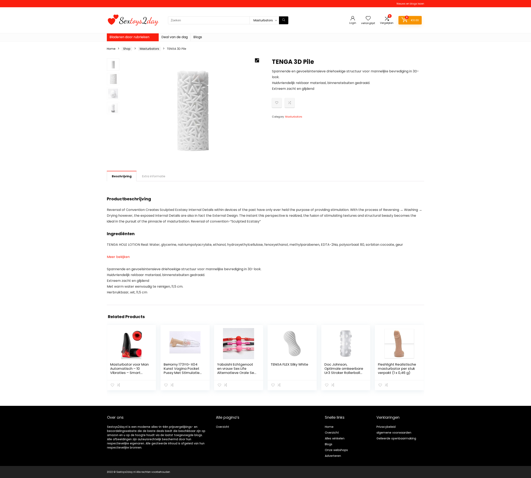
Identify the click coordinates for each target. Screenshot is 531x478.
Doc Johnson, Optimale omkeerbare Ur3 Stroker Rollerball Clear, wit (343, 370)
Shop (126, 49)
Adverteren (333, 456)
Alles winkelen (335, 438)
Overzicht (222, 427)
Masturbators (149, 49)
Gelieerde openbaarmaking (396, 438)
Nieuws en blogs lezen (410, 3)
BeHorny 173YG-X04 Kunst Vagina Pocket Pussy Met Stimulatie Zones (182, 370)
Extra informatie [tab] (153, 176)
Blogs (197, 37)
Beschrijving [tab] (122, 176)
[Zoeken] (283, 20)
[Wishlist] (368, 18)
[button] (257, 60)
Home (111, 49)
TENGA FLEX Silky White (289, 364)
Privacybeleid (386, 427)
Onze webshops (336, 450)
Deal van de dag (174, 37)
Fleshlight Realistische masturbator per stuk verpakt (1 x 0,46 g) (397, 368)
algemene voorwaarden (393, 433)
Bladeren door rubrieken (129, 37)
